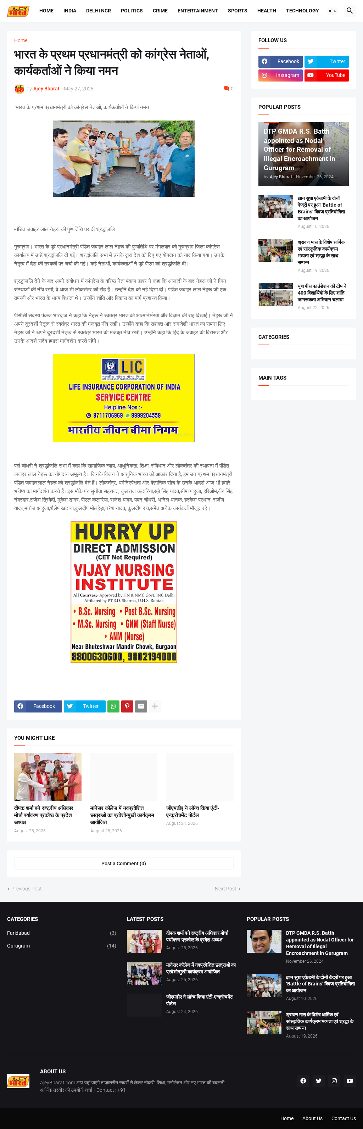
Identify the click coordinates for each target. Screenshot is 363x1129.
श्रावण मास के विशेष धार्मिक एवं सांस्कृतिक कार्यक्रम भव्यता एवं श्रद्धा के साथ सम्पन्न (321, 252)
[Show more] (155, 706)
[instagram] (334, 1081)
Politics (132, 10)
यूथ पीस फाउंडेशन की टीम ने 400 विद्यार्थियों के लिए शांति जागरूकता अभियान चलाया (322, 292)
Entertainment (198, 10)
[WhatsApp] (113, 706)
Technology (302, 10)
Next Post (225, 889)
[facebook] (303, 1081)
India (69, 10)
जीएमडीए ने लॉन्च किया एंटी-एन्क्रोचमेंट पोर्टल (192, 811)
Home (46, 10)
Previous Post (26, 889)
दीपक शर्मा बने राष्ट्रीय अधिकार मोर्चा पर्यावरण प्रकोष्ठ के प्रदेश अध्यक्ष (43, 815)
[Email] (141, 706)
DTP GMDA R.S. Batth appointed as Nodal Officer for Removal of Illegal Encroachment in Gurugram (320, 943)
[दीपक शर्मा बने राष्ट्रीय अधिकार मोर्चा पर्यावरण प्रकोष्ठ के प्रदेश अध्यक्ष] (48, 777)
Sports (237, 10)
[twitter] (319, 1081)
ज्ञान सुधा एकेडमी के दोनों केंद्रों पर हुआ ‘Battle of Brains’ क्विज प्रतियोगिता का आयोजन (321, 208)
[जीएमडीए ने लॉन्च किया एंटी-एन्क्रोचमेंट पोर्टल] (200, 777)
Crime (160, 10)
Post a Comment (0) (123, 863)
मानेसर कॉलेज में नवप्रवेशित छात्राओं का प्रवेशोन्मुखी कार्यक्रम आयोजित (122, 815)
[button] (332, 11)
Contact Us (343, 1118)
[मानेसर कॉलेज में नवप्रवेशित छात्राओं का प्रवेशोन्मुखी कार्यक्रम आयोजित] (124, 777)
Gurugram (61, 946)
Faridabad (61, 933)
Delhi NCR (98, 10)
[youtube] (350, 1081)
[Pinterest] (127, 706)
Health (266, 10)
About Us (312, 1118)
